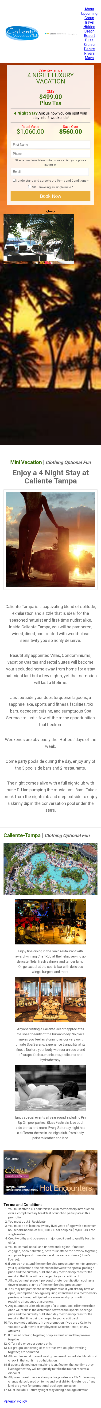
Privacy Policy (15, 1401)
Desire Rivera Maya (89, 53)
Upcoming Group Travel (89, 18)
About (89, 9)
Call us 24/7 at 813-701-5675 (25, 2)
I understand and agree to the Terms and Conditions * (52, 180)
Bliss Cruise (89, 42)
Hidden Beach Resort (89, 31)
